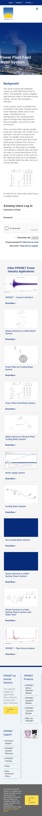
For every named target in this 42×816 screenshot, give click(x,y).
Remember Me (24, 238)
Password (8, 218)
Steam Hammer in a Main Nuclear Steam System (21, 561)
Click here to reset (30, 242)
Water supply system (21, 460)
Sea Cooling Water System (21, 527)
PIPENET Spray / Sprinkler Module (29, 689)
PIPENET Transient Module (29, 710)
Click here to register (29, 246)
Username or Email (12, 210)
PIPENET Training (9, 759)
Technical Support (9, 742)
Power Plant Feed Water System (21, 391)
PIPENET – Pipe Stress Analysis (21, 636)
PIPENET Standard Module (29, 700)
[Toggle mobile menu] (37, 9)
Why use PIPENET (29, 719)
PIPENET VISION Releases (9, 751)
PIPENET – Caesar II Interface (21, 285)
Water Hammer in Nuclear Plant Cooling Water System (21, 424)
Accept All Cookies (31, 800)
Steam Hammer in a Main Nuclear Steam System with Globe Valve (21, 597)
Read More (10, 303)
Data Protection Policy (9, 773)
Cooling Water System (21, 494)
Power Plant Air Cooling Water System (21, 354)
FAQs (7, 766)
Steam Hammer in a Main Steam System (21, 318)
